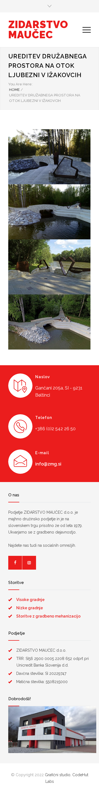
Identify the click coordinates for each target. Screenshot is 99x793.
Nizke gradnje (29, 608)
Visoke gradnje (30, 599)
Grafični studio (57, 775)
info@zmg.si (48, 464)
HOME (14, 90)
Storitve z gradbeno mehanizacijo (48, 616)
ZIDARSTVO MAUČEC (38, 29)
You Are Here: (20, 84)
